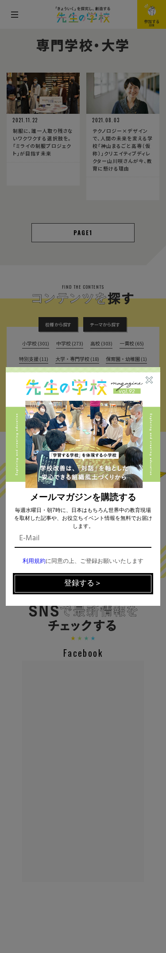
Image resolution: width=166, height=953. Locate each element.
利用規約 (34, 561)
